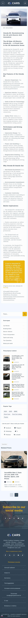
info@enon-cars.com (14, 547)
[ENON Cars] (14, 3)
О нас (6, 600)
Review (5, 287)
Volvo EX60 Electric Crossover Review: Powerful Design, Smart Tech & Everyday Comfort (18, 376)
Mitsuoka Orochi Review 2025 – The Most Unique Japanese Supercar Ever (18, 386)
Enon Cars (7, 414)
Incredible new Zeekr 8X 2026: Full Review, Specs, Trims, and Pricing (18, 366)
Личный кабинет (9, 567)
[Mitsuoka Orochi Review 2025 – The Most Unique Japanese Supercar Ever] (6, 387)
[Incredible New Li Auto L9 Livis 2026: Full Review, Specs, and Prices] (6, 358)
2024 (5, 411)
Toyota (6, 417)
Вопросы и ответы (10, 606)
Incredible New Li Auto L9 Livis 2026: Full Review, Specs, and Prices (18, 357)
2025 (10, 411)
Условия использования (12, 588)
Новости (7, 573)
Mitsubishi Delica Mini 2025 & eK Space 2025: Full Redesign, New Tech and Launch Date (18, 394)
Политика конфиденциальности (14, 594)
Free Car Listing (17, 414)
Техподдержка (9, 583)
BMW (15, 411)
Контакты (7, 578)
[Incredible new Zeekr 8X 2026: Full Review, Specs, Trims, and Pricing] (6, 367)
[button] (7, 427)
